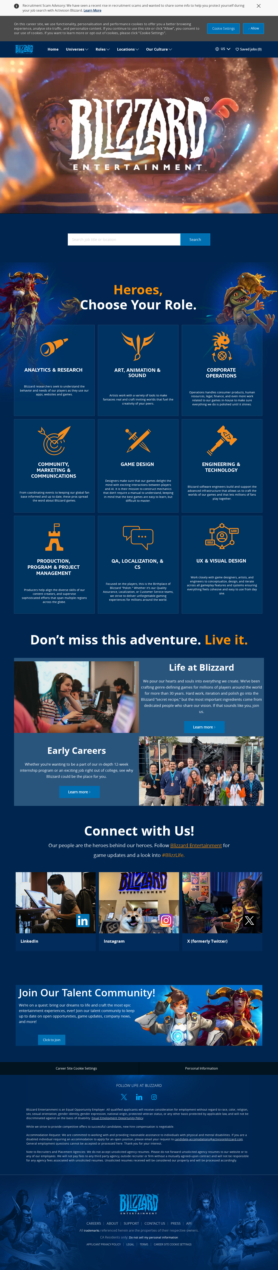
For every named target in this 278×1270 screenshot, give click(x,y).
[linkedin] (139, 1097)
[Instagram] (139, 911)
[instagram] (154, 1097)
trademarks (92, 1230)
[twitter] (124, 1097)
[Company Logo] (29, 50)
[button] (223, 28)
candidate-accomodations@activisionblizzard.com (209, 1139)
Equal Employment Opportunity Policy (117, 1118)
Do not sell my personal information (153, 1237)
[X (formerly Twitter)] (222, 911)
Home (53, 49)
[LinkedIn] (56, 911)
